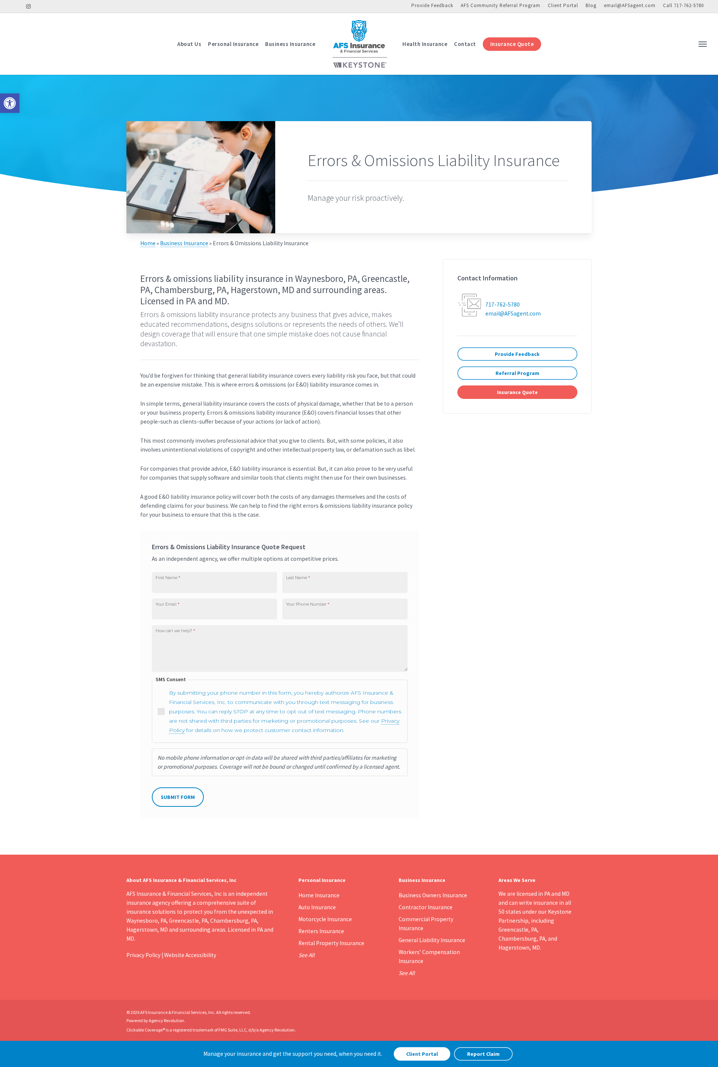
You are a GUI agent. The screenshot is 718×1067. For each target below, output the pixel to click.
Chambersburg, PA (521, 938)
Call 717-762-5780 (683, 5)
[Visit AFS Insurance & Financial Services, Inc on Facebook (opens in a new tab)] (16, 6)
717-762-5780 (502, 304)
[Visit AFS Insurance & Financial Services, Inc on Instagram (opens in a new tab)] (28, 6)
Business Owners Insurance (433, 895)
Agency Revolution (166, 1020)
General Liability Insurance (432, 940)
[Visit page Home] (359, 44)
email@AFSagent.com (630, 5)
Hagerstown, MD (519, 947)
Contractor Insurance (425, 907)
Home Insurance (319, 895)
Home (148, 243)
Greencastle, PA (517, 929)
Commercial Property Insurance (426, 924)
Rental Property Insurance (331, 943)
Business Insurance (184, 243)
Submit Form (178, 797)
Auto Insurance (317, 907)
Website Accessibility (190, 955)
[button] (9, 103)
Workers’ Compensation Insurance (429, 956)
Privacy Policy (143, 955)
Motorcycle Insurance (325, 919)
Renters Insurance (321, 931)
